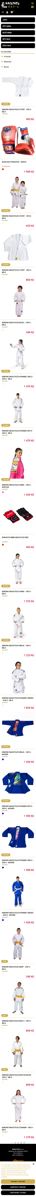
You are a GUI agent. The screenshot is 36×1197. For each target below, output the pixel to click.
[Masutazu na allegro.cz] (18, 1161)
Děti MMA (6, 26)
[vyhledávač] (3, 12)
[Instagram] (32, 3)
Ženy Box (6, 46)
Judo (4, 20)
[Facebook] (32, 7)
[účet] (7, 12)
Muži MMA (7, 33)
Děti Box (6, 39)
